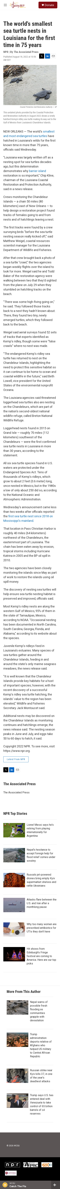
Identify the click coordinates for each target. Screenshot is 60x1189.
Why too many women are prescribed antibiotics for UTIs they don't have (41, 928)
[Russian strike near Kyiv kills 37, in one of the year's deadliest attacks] (17, 1076)
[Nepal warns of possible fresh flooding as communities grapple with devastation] (17, 1007)
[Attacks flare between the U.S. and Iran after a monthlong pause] (14, 905)
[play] (5, 1184)
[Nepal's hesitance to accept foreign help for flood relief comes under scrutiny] (14, 855)
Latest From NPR (16, 759)
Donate (49, 5)
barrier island (37, 171)
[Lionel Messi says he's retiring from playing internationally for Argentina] (14, 830)
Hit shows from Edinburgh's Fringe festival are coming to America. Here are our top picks (41, 956)
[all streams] (55, 1185)
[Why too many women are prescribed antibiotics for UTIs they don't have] (14, 929)
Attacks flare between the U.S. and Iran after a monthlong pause (41, 903)
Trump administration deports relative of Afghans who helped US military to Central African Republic (41, 1045)
